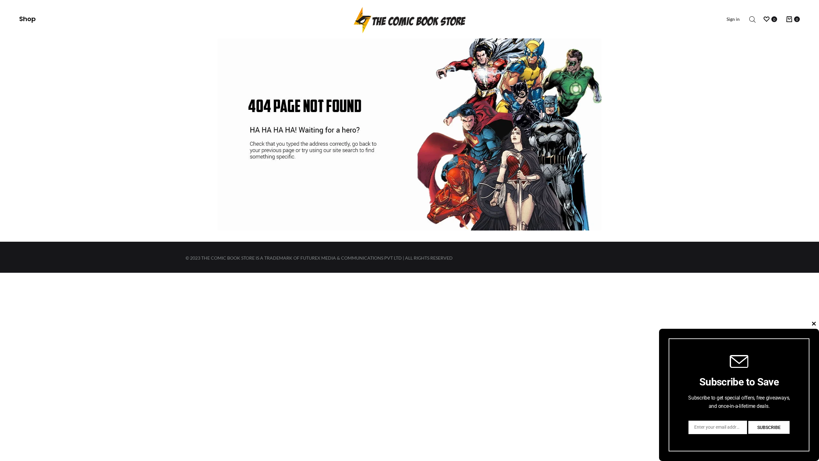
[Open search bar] (752, 19)
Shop (27, 18)
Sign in (733, 19)
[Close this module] (814, 324)
